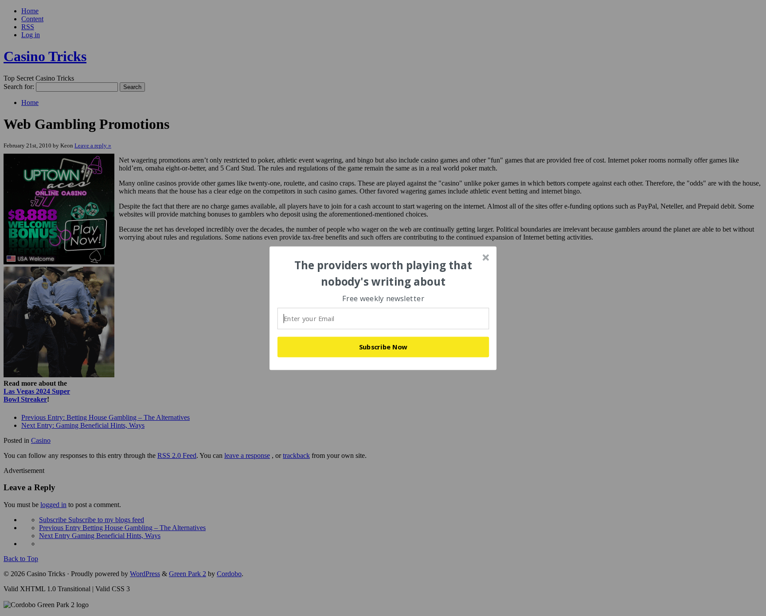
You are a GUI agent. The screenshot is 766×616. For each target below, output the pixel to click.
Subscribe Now (383, 346)
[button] (383, 273)
